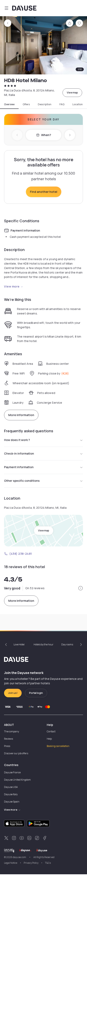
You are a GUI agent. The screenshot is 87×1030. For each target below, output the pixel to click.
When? (46, 135)
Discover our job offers (16, 753)
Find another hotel (43, 192)
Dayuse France (12, 772)
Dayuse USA (11, 787)
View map (72, 92)
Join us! (13, 693)
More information (21, 415)
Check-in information (19, 453)
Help (49, 738)
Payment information (19, 467)
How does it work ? (17, 440)
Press (7, 746)
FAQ (61, 104)
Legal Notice (10, 863)
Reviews (8, 738)
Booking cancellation (58, 746)
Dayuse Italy (11, 794)
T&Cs (48, 863)
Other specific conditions (22, 481)
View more (12, 286)
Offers (26, 104)
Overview (9, 104)
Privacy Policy (31, 863)
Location (77, 104)
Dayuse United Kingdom (17, 779)
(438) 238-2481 (20, 554)
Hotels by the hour (43, 644)
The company (11, 731)
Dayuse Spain (11, 801)
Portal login (36, 693)
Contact (51, 731)
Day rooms (67, 644)
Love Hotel (19, 644)
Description (44, 104)
